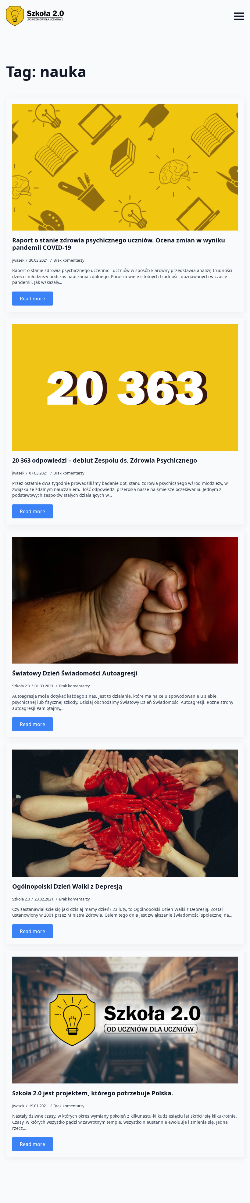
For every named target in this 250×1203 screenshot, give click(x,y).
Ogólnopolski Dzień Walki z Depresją (67, 886)
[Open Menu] (239, 16)
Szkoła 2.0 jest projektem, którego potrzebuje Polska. (92, 1093)
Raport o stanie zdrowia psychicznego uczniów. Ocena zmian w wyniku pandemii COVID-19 (118, 244)
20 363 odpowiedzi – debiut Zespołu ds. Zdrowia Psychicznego (104, 460)
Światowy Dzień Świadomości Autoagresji (75, 673)
